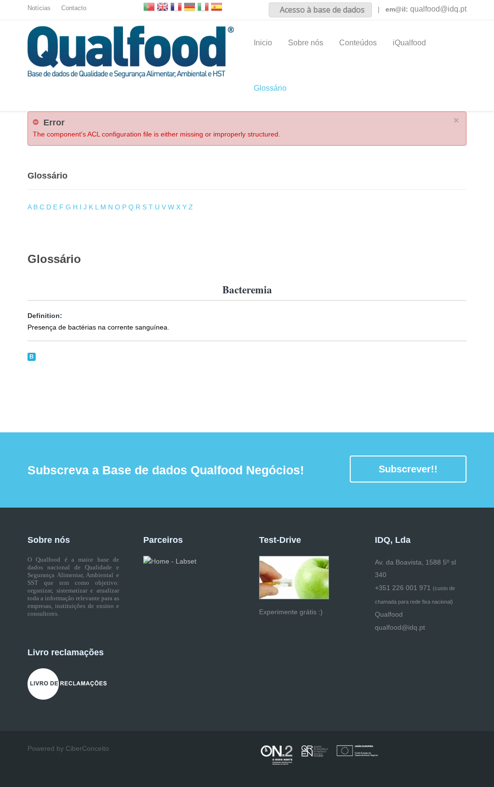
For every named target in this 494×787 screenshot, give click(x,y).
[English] (162, 8)
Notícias (39, 8)
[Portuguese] (149, 8)
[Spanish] (216, 8)
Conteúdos (358, 43)
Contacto (73, 8)
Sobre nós (305, 43)
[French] (176, 8)
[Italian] (203, 8)
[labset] (169, 561)
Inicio (263, 43)
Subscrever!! (408, 469)
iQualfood (409, 43)
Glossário (270, 88)
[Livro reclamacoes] (67, 683)
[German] (189, 8)
